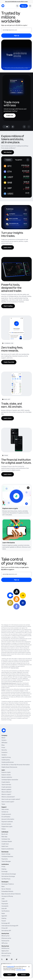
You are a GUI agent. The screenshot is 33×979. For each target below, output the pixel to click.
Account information (8, 819)
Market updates (6, 789)
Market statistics (7, 777)
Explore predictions (8, 849)
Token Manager (6, 861)
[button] (30, 6)
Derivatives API (6, 930)
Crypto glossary (6, 787)
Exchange (4, 871)
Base (3, 886)
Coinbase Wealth (7, 841)
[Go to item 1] (5, 126)
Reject (9, 974)
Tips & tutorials (6, 784)
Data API (4, 908)
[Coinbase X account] (1, 959)
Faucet (4, 921)
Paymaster (5, 903)
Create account (6, 814)
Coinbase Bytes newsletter (10, 779)
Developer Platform (8, 884)
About (3, 737)
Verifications (6, 911)
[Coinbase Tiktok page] (16, 959)
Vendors (4, 755)
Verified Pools (6, 879)
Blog (3, 745)
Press (3, 747)
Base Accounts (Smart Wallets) (11, 894)
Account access (6, 824)
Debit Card (5, 846)
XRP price (5, 943)
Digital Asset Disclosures (9, 767)
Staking (4, 869)
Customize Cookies (20, 969)
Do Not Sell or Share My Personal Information (16, 764)
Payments (5, 859)
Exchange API (6, 923)
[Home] (3, 5)
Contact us (5, 812)
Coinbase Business (7, 856)
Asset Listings (6, 854)
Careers (4, 740)
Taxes (3, 804)
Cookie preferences (8, 762)
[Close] (29, 967)
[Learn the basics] (16, 529)
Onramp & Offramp (7, 896)
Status (4, 829)
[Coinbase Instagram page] (11, 959)
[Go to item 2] (7, 126)
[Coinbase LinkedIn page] (6, 959)
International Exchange (9, 874)
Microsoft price (6, 953)
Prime (3, 866)
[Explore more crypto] (16, 495)
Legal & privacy (6, 757)
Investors (4, 752)
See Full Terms (14, 667)
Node (3, 913)
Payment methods (7, 821)
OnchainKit (5, 906)
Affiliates (4, 742)
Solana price (5, 940)
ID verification (6, 816)
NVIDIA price (5, 948)
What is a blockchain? (8, 797)
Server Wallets (6, 889)
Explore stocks (6, 775)
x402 (3, 898)
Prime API (5, 928)
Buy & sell (5, 834)
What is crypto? (6, 794)
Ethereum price (6, 938)
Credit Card (5, 844)
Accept (23, 974)
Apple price (5, 951)
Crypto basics (6, 782)
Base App (4, 836)
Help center (5, 809)
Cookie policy (6, 760)
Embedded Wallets (7, 891)
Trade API (4, 901)
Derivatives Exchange (8, 876)
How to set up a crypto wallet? (11, 799)
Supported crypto (7, 826)
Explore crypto (6, 772)
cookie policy (10, 966)
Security (4, 750)
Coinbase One (6, 839)
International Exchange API (10, 925)
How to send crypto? (8, 801)
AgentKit (4, 916)
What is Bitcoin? (6, 792)
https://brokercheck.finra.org (9, 683)
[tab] (8, 159)
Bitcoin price (5, 936)
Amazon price (6, 955)
